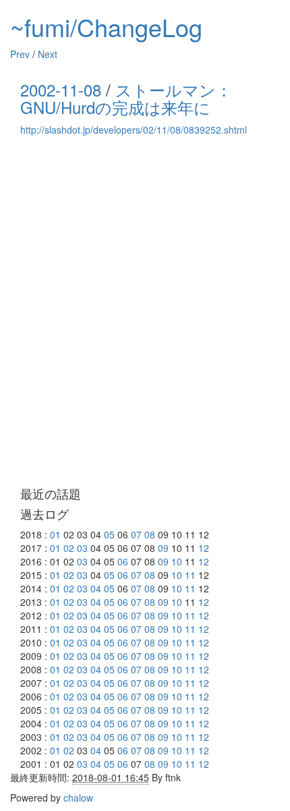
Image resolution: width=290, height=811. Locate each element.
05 (109, 534)
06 (122, 561)
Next (47, 54)
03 (82, 548)
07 (136, 534)
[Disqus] (145, 311)
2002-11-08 (60, 89)
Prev (20, 54)
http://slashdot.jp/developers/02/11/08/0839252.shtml (133, 129)
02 (68, 548)
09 (163, 548)
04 (95, 588)
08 (149, 534)
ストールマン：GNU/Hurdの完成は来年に (126, 98)
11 (190, 575)
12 (203, 548)
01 (55, 534)
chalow (78, 797)
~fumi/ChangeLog (106, 26)
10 (176, 561)
